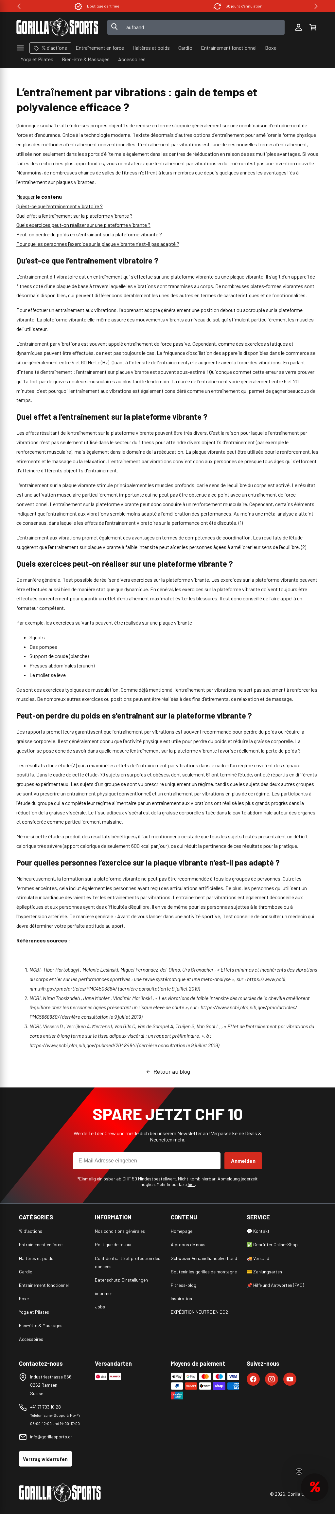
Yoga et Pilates (34, 1312)
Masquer (25, 196)
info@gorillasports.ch (51, 1436)
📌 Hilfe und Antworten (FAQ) (275, 1285)
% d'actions (30, 1231)
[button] (313, 27)
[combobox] (196, 27)
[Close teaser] (299, 1471)
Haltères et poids (36, 1258)
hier (191, 1184)
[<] (19, 6)
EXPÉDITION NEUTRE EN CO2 (199, 1312)
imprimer (103, 1293)
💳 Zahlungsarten (264, 1271)
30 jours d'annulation (244, 6)
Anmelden (243, 1161)
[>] (316, 6)
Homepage (181, 1231)
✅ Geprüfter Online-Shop (272, 1244)
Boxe (24, 1298)
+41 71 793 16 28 (45, 1407)
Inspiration (181, 1298)
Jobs (100, 1306)
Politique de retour (113, 1244)
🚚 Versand (258, 1258)
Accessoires (31, 1339)
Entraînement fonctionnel (44, 1285)
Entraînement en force (40, 1244)
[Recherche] (114, 27)
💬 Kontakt (258, 1231)
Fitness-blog (183, 1285)
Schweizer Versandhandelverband (204, 1258)
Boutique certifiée (103, 6)
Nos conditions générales (120, 1231)
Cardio (25, 1271)
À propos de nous (188, 1244)
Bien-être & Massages (40, 1325)
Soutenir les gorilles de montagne (204, 1271)
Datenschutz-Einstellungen (121, 1280)
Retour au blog (171, 1071)
